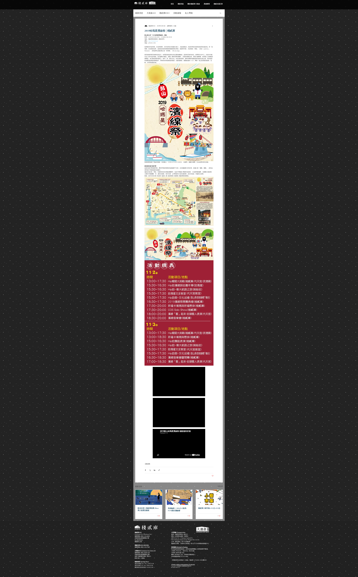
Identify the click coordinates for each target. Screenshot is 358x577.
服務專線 (137, 552)
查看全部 (220, 486)
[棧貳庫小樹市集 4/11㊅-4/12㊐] (209, 497)
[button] (220, 13)
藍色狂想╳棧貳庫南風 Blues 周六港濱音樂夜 (148, 509)
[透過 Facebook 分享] (145, 470)
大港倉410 (151, 13)
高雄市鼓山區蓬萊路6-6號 (142, 554)
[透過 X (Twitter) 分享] (150, 470)
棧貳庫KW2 (164, 13)
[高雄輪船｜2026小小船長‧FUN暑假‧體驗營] (179, 497)
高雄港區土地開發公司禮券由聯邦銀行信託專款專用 (183, 564)
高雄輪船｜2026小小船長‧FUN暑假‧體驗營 (177, 509)
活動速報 (177, 13)
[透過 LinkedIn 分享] (154, 470)
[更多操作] (212, 26)
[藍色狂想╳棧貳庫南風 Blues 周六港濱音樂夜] (148, 497)
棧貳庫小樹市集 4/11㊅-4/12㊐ (209, 508)
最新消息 (139, 13)
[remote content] (179, 382)
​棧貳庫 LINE (138, 541)
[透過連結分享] (159, 470)
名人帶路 (189, 13)
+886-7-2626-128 (145, 552)
